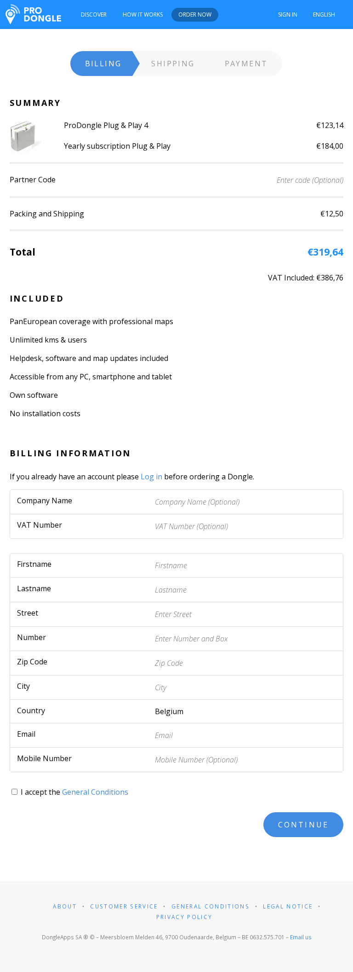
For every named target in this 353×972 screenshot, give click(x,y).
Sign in (287, 14)
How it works (143, 14)
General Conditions (95, 792)
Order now (194, 14)
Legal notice (288, 906)
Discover (94, 14)
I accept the (73, 792)
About (65, 906)
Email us (301, 937)
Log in (151, 476)
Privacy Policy (184, 916)
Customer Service (124, 906)
